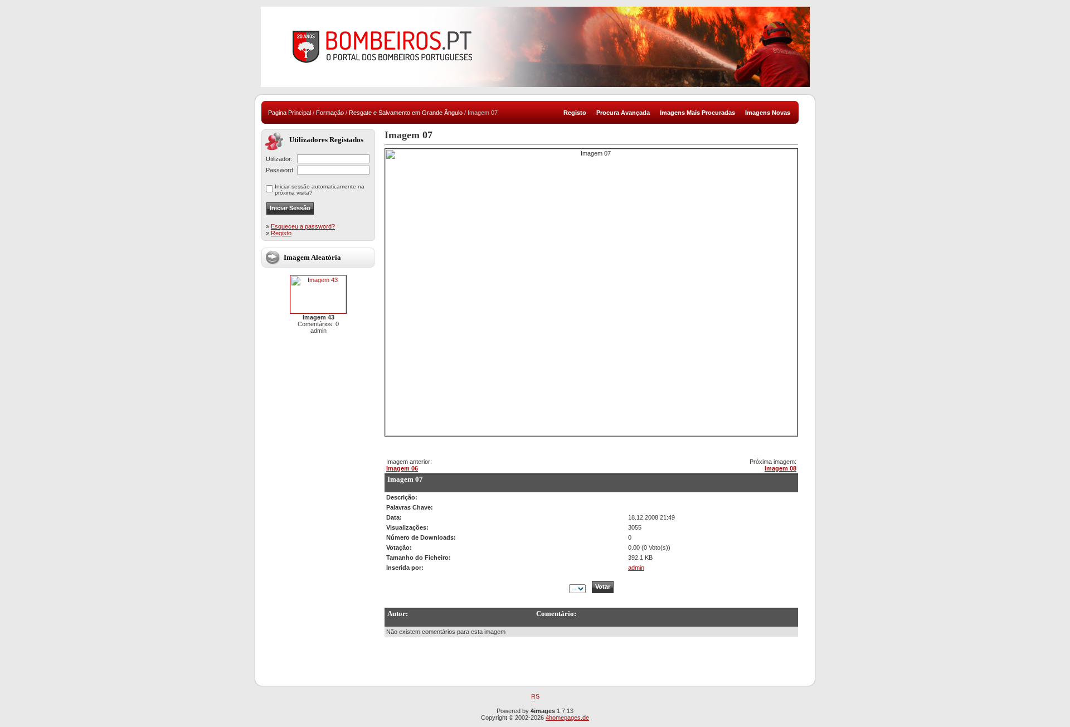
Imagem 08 (780, 468)
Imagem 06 (402, 468)
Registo (281, 233)
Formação (330, 112)
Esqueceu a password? (303, 226)
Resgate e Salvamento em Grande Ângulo (406, 112)
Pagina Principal (289, 112)
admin (636, 567)
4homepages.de (567, 717)
